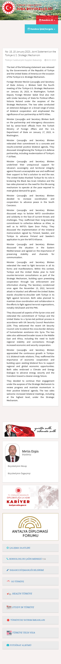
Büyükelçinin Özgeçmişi (19, 473)
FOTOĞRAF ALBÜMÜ (20, 645)
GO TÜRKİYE (17, 581)
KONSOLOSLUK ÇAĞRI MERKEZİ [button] (27, 558)
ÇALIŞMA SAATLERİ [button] (19, 547)
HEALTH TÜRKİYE (22, 593)
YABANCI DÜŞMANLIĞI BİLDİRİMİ (26, 570)
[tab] (30, 548)
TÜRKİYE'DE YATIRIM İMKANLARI (27, 619)
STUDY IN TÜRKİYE (23, 607)
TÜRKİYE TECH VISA (23, 632)
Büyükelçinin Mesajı (17, 466)
